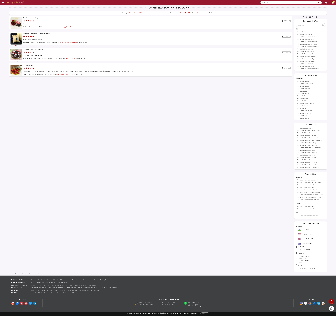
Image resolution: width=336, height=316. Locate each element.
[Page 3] (17, 61)
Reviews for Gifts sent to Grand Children (308, 165)
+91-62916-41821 (169, 304)
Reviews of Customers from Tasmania (308, 199)
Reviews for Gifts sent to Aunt (305, 128)
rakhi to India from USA (134, 13)
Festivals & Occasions (19, 285)
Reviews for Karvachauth (304, 113)
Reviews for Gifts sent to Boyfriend (307, 133)
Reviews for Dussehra (303, 96)
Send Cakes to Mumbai (86, 280)
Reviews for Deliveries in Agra (305, 39)
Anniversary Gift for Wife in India (77, 290)
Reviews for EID (301, 101)
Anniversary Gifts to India (88, 285)
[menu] (3, 2)
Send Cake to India (46, 280)
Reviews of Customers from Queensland (308, 192)
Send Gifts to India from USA (91, 287)
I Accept (204, 314)
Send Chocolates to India (61, 282)
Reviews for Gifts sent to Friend (306, 160)
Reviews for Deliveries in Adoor (306, 37)
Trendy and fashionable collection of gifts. (37, 34)
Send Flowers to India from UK (56, 287)
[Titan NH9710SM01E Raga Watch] (16, 39)
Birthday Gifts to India (61, 285)
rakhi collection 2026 (184, 13)
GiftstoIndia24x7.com (16, 3)
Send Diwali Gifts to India (47, 285)
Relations (14, 290)
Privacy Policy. (194, 314)
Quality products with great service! (34, 18)
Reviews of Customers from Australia (307, 180)
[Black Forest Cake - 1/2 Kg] (16, 55)
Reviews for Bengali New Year (305, 84)
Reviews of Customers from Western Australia (310, 195)
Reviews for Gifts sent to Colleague (307, 143)
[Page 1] (15, 45)
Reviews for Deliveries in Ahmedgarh (307, 44)
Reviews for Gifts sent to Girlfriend (307, 162)
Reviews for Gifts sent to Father (306, 150)
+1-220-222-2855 (147, 302)
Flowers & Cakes (17, 280)
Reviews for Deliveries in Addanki (306, 34)
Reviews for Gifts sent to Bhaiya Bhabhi (308, 130)
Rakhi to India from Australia (109, 287)
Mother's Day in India (74, 285)
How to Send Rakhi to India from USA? (63, 293)
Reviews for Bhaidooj (303, 86)
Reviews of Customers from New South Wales (310, 190)
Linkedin (34, 303)
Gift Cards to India (47, 282)
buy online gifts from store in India (67, 42)
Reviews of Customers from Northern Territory (310, 197)
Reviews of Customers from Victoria (307, 185)
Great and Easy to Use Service (33, 49)
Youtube (26, 303)
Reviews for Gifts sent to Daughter (307, 145)
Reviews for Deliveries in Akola (305, 51)
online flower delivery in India (65, 74)
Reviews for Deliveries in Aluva (305, 64)
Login (326, 2)
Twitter (30, 303)
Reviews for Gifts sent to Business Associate (310, 140)
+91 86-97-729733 (193, 304)
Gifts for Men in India (60, 290)
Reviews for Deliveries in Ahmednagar (308, 46)
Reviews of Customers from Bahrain (307, 216)
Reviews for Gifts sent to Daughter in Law (309, 147)
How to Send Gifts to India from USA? (41, 293)
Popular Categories (18, 282)
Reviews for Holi (301, 108)
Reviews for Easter (302, 98)
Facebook (17, 303)
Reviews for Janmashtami (304, 111)
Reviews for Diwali (302, 91)
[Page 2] (16, 45)
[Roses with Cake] (16, 28)
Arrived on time (28, 65)
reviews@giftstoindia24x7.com (307, 268)
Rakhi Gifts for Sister (47, 290)
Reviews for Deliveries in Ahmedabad (307, 41)
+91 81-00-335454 (193, 302)
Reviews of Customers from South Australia (309, 182)
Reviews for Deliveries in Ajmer (306, 49)
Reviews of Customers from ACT (306, 187)
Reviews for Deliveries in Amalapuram (308, 68)
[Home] (12, 273)
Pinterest (21, 303)
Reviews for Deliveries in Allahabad (307, 56)
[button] (9, 79)
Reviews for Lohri (302, 115)
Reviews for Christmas (303, 88)
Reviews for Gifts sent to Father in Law (308, 152)
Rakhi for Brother (35, 290)
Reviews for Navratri (303, 118)
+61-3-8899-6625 (147, 304)
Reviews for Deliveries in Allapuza (306, 59)
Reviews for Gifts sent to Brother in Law (308, 138)
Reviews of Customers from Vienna (307, 209)
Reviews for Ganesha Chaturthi (306, 103)
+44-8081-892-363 (169, 302)
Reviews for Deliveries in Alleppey (306, 61)
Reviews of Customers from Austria (307, 206)
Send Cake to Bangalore (100, 280)
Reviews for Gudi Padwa (304, 106)
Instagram (12, 303)
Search (319, 2)
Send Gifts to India (36, 282)
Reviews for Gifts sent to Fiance (306, 155)
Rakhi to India (34, 285)
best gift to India (70, 58)
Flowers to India (35, 280)
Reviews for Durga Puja (303, 93)
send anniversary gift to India (63, 27)
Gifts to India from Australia (74, 287)
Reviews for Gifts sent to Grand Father (308, 167)
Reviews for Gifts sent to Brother (306, 135)
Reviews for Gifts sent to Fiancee (306, 157)
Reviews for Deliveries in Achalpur (306, 32)
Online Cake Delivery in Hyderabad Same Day (65, 280)
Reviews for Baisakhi (303, 81)
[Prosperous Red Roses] (16, 71)
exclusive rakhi (199, 13)
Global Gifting (16, 287)
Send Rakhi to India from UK (38, 287)
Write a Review (331, 302)
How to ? (14, 293)
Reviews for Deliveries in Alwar (305, 66)
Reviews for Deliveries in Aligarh (306, 54)
